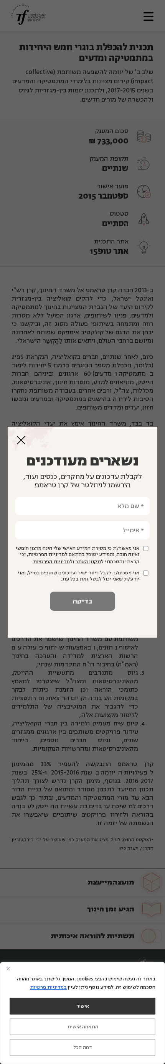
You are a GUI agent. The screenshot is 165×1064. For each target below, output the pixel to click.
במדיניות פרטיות (48, 987)
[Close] (8, 968)
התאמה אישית (82, 1026)
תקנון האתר (88, 561)
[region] (82, 1013)
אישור (82, 1006)
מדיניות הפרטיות (51, 561)
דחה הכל (82, 1047)
